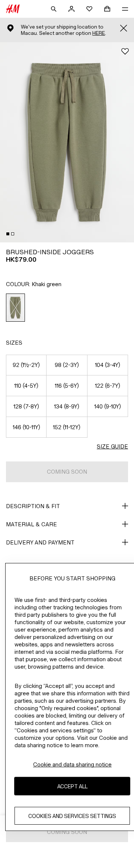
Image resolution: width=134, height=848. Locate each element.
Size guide (112, 446)
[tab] (8, 234)
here (98, 33)
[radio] (15, 307)
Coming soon (67, 471)
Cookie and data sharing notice (72, 764)
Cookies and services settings (72, 816)
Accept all (72, 786)
